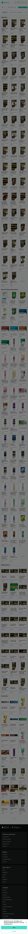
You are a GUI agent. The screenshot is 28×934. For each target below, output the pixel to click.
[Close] (26, 922)
